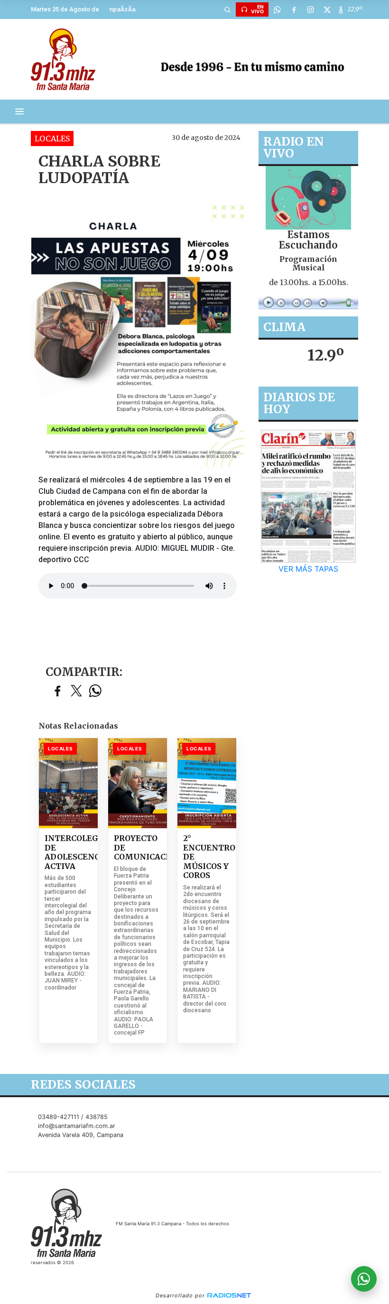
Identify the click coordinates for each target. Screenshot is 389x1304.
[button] (227, 9)
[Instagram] (310, 9)
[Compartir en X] (76, 691)
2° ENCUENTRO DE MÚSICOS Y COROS (207, 857)
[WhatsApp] (277, 9)
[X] (327, 9)
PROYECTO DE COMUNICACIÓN (137, 847)
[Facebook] (294, 9)
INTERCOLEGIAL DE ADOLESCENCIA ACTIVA (68, 852)
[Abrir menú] (19, 111)
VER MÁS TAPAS (308, 568)
